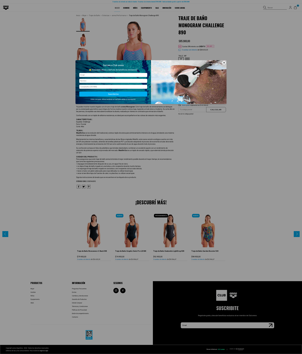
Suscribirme (113, 94)
